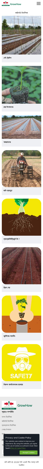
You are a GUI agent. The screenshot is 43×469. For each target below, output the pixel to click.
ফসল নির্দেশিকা (7, 416)
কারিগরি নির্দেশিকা (7, 421)
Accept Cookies (29, 452)
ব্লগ (3, 433)
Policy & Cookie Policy (18, 448)
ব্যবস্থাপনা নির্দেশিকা (9, 425)
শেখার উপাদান (6, 429)
